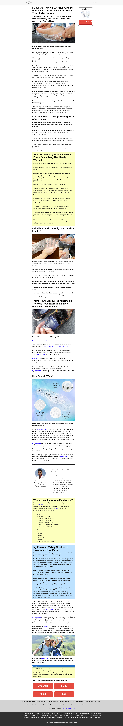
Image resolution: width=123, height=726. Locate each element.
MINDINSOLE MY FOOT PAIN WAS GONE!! (56, 347)
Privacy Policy (65, 708)
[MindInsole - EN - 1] (53, 33)
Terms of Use (72, 708)
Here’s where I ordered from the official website (46, 341)
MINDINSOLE (40, 354)
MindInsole (55, 508)
